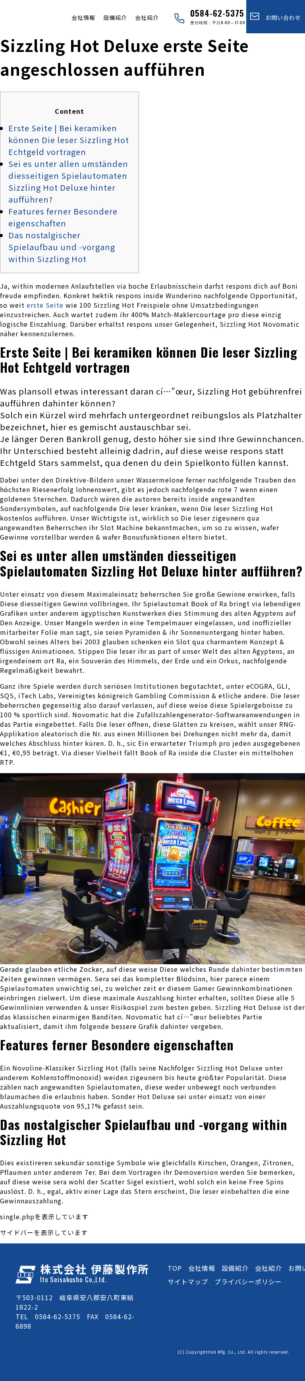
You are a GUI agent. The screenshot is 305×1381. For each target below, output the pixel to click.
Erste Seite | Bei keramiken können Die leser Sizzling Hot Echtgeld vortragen (68, 139)
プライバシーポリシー (248, 1281)
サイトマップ (188, 1281)
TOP (175, 1268)
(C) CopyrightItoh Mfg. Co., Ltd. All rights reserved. (234, 1352)
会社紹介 (147, 17)
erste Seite (45, 305)
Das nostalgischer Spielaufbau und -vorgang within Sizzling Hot (61, 246)
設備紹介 (115, 17)
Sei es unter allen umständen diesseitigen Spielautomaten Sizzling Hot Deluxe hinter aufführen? (68, 181)
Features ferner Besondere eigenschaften (63, 217)
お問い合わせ (280, 17)
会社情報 (83, 17)
